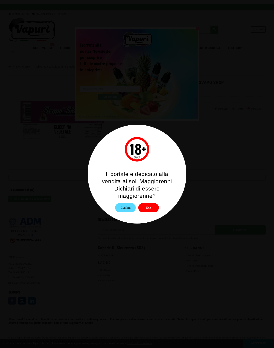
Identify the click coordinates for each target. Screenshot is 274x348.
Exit (148, 207)
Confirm (125, 207)
